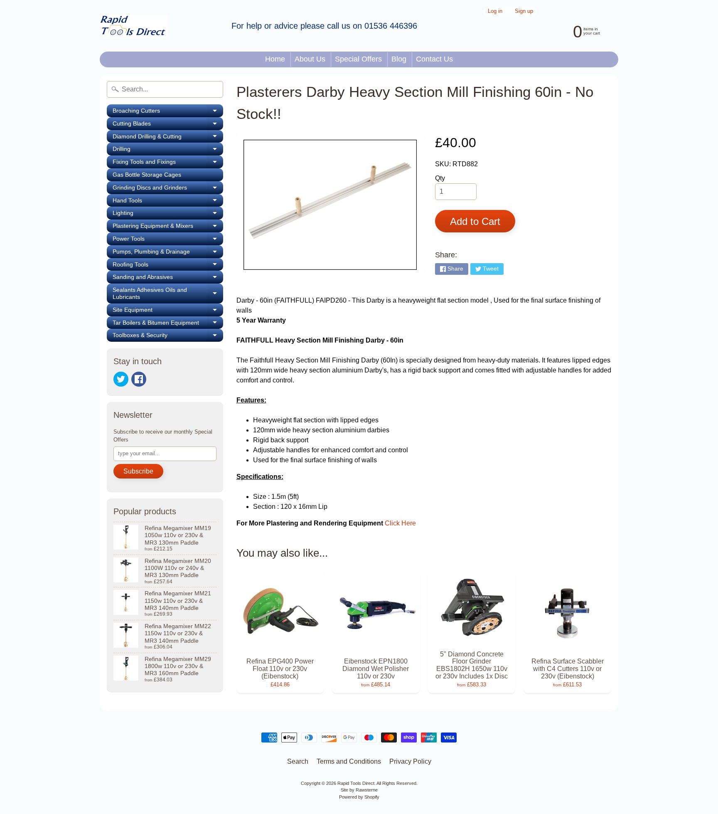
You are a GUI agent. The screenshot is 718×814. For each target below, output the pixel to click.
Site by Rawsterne (359, 789)
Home (275, 59)
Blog (398, 59)
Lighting (168, 215)
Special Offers (358, 59)
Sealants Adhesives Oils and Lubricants (168, 293)
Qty (440, 178)
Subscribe (138, 471)
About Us (310, 59)
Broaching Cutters (168, 112)
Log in (495, 11)
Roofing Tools (168, 266)
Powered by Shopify (359, 796)
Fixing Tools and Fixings (168, 163)
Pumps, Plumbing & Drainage (168, 253)
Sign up (524, 11)
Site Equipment (168, 311)
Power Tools (168, 240)
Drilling (168, 150)
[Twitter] (120, 379)
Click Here (400, 523)
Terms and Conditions (349, 761)
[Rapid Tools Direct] (134, 26)
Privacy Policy (410, 761)
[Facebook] (138, 379)
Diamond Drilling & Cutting (168, 138)
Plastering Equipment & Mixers (168, 227)
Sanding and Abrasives (168, 279)
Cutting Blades (168, 125)
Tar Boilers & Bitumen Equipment (168, 324)
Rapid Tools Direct (355, 783)
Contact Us (434, 59)
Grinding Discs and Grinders (168, 189)
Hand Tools (168, 202)
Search (297, 761)
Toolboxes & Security (168, 337)
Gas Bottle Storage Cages (147, 174)
